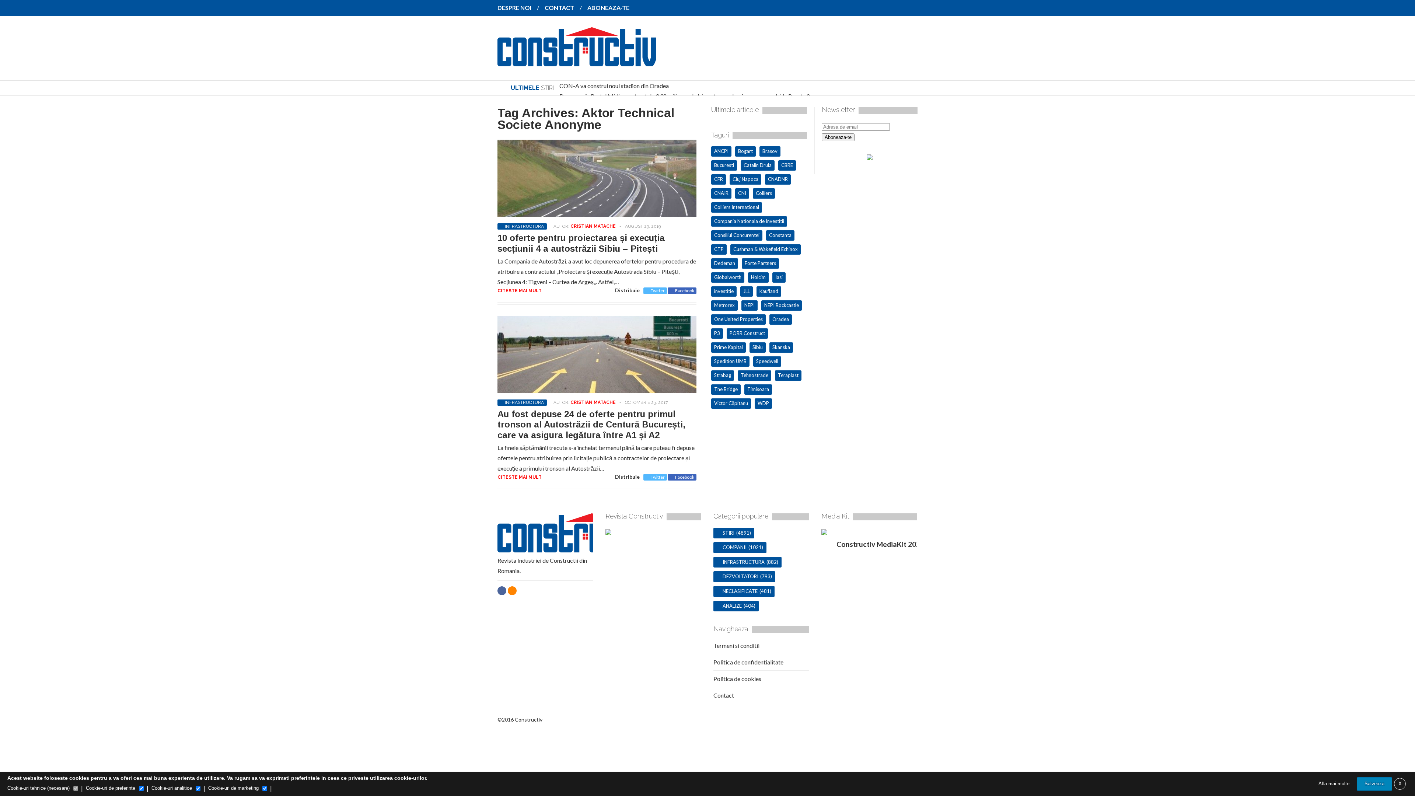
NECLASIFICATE (740, 591)
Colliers (764, 193)
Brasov (770, 151)
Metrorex (724, 305)
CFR (718, 179)
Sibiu (757, 347)
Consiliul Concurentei (736, 235)
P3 (717, 333)
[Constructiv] (576, 61)
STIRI (728, 533)
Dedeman (724, 263)
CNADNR (778, 179)
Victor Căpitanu (731, 403)
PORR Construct (747, 333)
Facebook (684, 290)
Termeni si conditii (736, 645)
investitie (724, 291)
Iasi (779, 277)
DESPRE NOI (514, 7)
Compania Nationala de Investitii (749, 221)
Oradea (780, 319)
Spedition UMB (730, 361)
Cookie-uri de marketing (233, 788)
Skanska (781, 347)
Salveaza (1374, 783)
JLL (746, 291)
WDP (763, 403)
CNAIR (721, 193)
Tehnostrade (754, 375)
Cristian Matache (593, 226)
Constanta (780, 235)
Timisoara (758, 389)
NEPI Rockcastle (781, 305)
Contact (723, 695)
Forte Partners (760, 263)
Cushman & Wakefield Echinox (765, 249)
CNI (742, 193)
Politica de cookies (737, 678)
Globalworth (727, 277)
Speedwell (767, 361)
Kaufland (768, 291)
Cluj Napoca (745, 179)
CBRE (787, 165)
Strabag (722, 375)
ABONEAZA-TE (608, 7)
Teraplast (788, 375)
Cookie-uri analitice (171, 788)
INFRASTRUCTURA (524, 226)
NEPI (749, 305)
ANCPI (721, 151)
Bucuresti (724, 165)
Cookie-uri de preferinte (110, 788)
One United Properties (738, 319)
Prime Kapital (728, 347)
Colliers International (736, 207)
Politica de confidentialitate (748, 662)
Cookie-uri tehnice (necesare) (38, 788)
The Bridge (726, 389)
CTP (719, 249)
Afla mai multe (1333, 783)
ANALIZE (732, 606)
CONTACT (559, 7)
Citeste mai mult (519, 290)
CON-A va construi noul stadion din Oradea (614, 85)
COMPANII (735, 547)
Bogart (745, 151)
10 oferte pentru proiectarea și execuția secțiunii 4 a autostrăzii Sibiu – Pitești (581, 243)
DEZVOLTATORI (740, 576)
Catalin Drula (758, 165)
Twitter (658, 290)
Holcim (758, 277)
